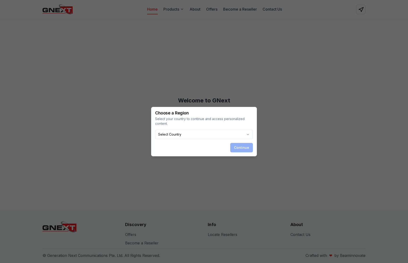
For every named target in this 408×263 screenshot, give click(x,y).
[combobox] (204, 134)
